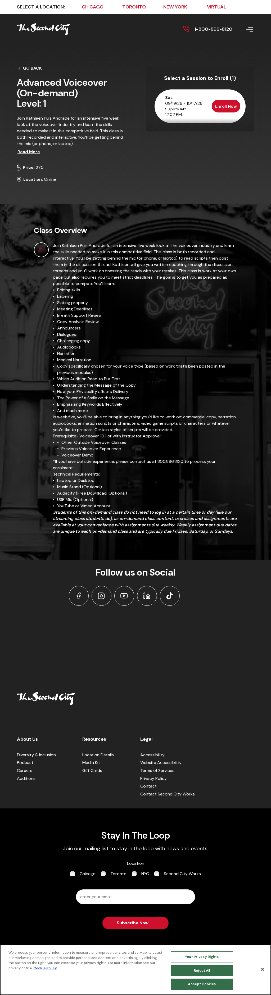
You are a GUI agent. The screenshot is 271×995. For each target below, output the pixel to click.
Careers (24, 770)
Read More (28, 152)
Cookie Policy (45, 968)
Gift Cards (92, 770)
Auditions (26, 778)
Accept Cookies (202, 984)
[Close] (262, 969)
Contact (148, 786)
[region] (135, 970)
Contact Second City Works (167, 794)
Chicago (88, 873)
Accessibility (152, 755)
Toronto (118, 873)
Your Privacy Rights (202, 957)
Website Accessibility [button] (161, 762)
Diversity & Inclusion (36, 755)
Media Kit (91, 762)
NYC (145, 873)
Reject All (202, 970)
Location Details (98, 755)
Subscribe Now (132, 923)
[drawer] (243, 29)
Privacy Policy (153, 778)
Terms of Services (157, 770)
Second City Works (182, 873)
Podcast (25, 762)
